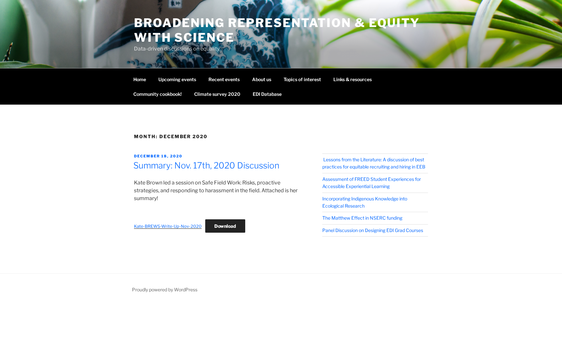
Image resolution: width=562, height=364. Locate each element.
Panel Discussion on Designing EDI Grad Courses (372, 230)
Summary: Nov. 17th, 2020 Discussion (206, 165)
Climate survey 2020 (217, 94)
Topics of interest (302, 79)
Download (225, 226)
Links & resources (352, 79)
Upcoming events (177, 79)
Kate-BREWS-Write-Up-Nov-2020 (168, 226)
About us (261, 79)
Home (139, 79)
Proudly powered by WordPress (164, 289)
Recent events (224, 79)
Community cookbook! (157, 94)
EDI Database (267, 94)
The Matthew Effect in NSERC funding (362, 218)
